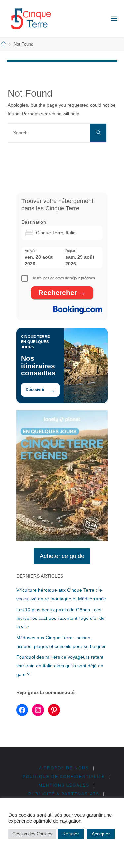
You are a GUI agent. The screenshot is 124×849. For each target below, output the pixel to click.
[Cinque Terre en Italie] (31, 18)
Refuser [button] (70, 833)
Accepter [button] (101, 833)
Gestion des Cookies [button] (32, 833)
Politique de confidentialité (64, 777)
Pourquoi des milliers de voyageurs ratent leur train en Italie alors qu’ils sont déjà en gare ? (59, 665)
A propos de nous (64, 768)
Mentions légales (64, 785)
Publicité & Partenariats (63, 794)
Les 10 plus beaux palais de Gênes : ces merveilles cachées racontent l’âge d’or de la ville (60, 618)
